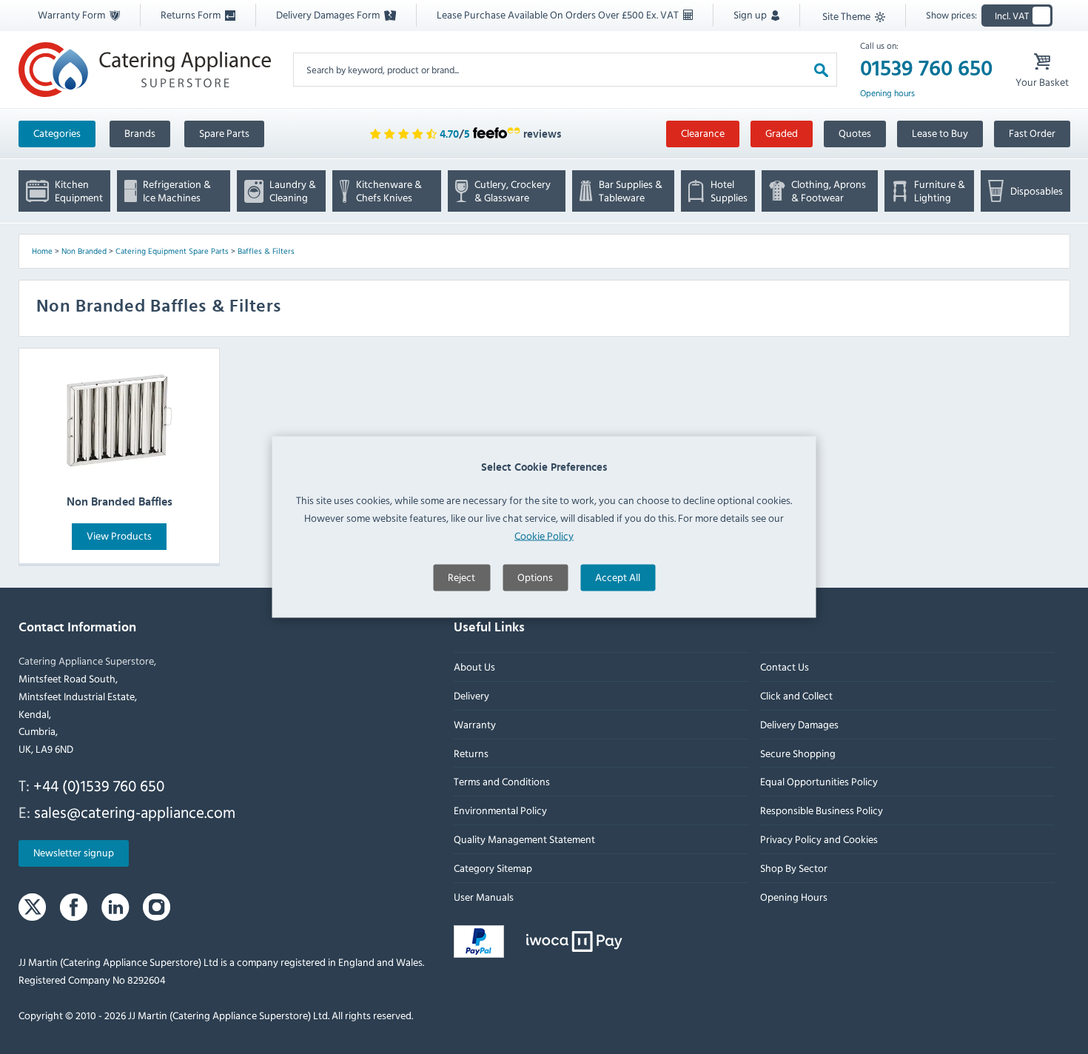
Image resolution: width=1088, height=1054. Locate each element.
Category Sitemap (493, 868)
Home (42, 251)
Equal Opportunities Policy (818, 782)
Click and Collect (795, 696)
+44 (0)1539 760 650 (98, 786)
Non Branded (84, 251)
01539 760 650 (926, 69)
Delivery (471, 696)
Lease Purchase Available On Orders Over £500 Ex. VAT (559, 14)
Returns (471, 753)
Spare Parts (224, 133)
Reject (461, 576)
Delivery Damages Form (329, 14)
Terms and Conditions (502, 782)
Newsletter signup (73, 853)
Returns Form (192, 14)
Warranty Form (72, 14)
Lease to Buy (940, 133)
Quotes (855, 133)
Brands (139, 133)
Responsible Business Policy (820, 811)
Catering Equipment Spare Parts (172, 251)
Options (535, 576)
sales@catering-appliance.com (134, 812)
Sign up (751, 14)
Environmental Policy (500, 811)
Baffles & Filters (266, 251)
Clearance (703, 133)
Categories (57, 133)
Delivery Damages (798, 724)
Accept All (617, 576)
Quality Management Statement (524, 839)
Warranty (475, 724)
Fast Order (1032, 133)
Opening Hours (793, 896)
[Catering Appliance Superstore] (145, 69)
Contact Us (783, 667)
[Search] (821, 69)
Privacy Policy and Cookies (818, 839)
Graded (781, 133)
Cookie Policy (544, 535)
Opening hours (887, 93)
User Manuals (484, 896)
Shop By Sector (793, 868)
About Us (474, 667)
